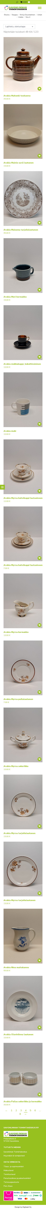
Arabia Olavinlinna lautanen (18, 1034)
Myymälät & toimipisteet (14, 1156)
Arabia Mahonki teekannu (17, 95)
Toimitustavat (9, 1174)
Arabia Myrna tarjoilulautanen (19, 833)
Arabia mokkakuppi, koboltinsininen (22, 364)
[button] (39, 89)
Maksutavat (9, 1170)
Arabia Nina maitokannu (16, 967)
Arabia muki (10, 431)
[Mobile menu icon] (39, 7)
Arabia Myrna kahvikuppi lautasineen (23, 498)
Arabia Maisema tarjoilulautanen (21, 229)
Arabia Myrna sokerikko (16, 766)
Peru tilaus (8, 1186)
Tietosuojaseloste (11, 1182)
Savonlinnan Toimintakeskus (15, 1152)
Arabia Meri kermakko (15, 296)
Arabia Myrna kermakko (16, 632)
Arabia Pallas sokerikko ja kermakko (23, 1101)
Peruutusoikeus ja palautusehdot (17, 1178)
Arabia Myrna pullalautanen (18, 699)
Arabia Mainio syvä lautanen (18, 162)
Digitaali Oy (27, 1207)
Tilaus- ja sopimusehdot (14, 1166)
